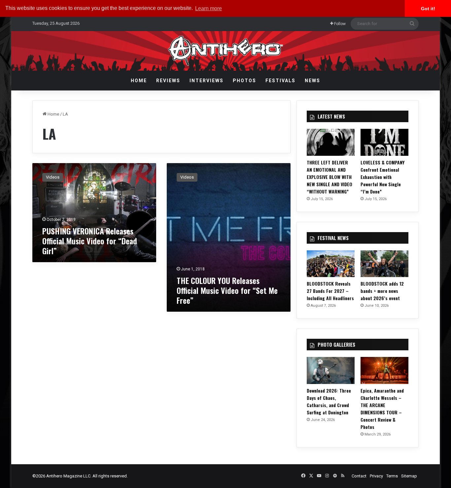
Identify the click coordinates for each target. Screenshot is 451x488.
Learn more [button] (208, 8)
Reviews (168, 80)
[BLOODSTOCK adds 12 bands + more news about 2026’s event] (384, 263)
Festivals (280, 80)
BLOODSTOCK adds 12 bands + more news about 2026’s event (382, 290)
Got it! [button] (428, 8)
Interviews (207, 80)
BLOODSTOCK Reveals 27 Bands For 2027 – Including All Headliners (330, 290)
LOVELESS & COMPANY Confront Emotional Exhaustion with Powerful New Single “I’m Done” (382, 177)
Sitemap (409, 475)
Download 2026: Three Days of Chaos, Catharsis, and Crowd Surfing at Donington (329, 401)
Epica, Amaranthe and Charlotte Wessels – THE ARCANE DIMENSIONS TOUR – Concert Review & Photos (382, 408)
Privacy (376, 475)
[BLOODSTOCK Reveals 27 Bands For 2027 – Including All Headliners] (331, 263)
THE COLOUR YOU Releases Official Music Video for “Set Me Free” (227, 290)
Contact (359, 475)
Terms (392, 475)
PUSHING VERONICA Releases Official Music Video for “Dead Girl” (89, 241)
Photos (244, 80)
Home (139, 80)
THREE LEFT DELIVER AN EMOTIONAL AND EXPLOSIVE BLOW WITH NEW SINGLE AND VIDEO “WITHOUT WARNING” (329, 177)
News (312, 80)
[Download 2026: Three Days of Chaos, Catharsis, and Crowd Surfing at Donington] (331, 370)
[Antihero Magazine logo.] (225, 50)
